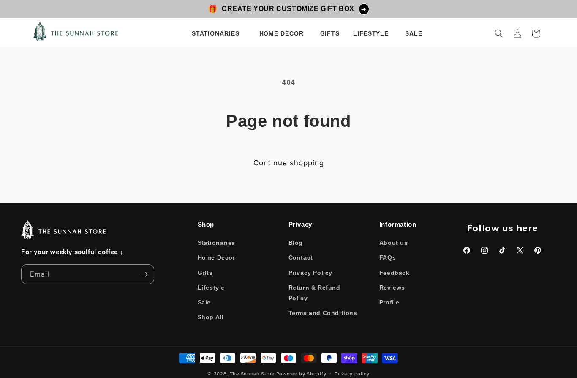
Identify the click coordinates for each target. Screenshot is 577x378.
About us (393, 242)
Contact (300, 258)
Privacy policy (352, 373)
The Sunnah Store (252, 374)
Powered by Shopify (301, 374)
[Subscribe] (144, 274)
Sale (204, 302)
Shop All (211, 317)
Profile (389, 302)
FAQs (387, 258)
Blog (295, 242)
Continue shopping (288, 163)
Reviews (392, 287)
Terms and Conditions (322, 313)
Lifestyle (211, 287)
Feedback (394, 272)
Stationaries (216, 242)
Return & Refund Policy (314, 292)
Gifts (205, 272)
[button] (217, 33)
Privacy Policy (310, 272)
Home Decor (216, 258)
